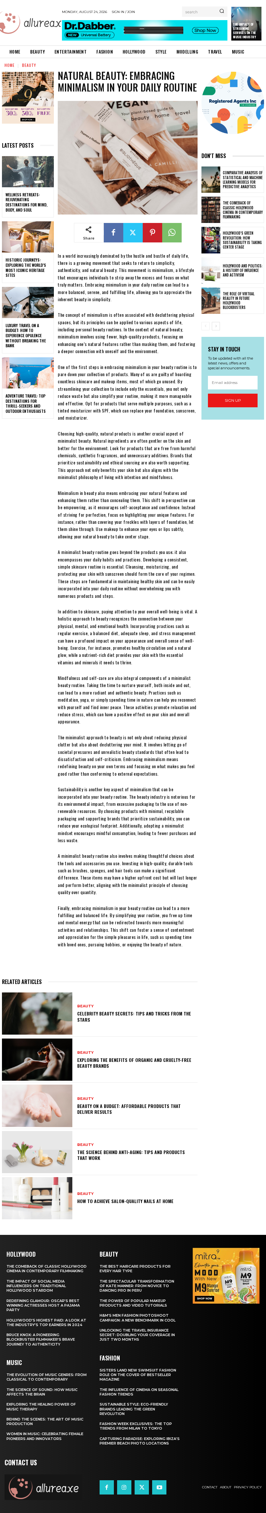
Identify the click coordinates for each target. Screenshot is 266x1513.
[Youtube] (159, 1487)
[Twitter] (133, 232)
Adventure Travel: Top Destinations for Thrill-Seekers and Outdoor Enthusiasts (26, 403)
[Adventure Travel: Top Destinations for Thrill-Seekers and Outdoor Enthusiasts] (28, 372)
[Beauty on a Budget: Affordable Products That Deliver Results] (37, 1106)
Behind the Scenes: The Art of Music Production (44, 1421)
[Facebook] (113, 232)
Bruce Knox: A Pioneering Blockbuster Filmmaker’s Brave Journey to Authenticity (40, 1340)
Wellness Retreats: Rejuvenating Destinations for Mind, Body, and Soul (26, 202)
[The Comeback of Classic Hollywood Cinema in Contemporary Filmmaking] (210, 210)
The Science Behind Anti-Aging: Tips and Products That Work (131, 1155)
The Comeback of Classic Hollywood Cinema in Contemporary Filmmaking (243, 209)
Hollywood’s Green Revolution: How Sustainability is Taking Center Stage (242, 240)
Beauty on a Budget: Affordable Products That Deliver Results (129, 1108)
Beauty (29, 65)
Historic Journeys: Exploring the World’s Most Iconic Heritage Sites (26, 267)
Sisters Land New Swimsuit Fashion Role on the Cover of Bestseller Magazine (138, 1375)
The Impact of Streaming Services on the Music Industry (244, 30)
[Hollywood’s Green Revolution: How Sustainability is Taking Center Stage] (210, 240)
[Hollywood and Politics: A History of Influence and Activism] (210, 270)
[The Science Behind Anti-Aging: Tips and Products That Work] (37, 1152)
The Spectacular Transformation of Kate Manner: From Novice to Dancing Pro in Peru (137, 1286)
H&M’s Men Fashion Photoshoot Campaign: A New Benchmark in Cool (137, 1317)
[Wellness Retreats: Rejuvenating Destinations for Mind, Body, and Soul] (28, 171)
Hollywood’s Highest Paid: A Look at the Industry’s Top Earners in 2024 (46, 1322)
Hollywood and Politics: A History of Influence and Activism (242, 270)
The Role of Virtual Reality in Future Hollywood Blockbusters (238, 300)
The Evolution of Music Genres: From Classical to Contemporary (46, 1377)
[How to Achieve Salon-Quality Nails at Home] (37, 1198)
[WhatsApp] (172, 232)
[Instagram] (124, 1487)
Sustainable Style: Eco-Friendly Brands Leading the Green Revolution (134, 1409)
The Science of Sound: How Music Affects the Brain (42, 1391)
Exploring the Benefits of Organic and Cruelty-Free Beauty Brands (134, 1062)
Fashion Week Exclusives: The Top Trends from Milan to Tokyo (136, 1426)
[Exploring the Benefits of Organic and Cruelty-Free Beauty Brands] (37, 1060)
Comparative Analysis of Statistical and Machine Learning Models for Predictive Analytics (243, 179)
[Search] (221, 11)
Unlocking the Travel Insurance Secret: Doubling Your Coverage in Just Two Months (137, 1335)
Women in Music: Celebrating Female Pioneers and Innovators (44, 1436)
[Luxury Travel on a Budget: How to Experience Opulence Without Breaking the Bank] (28, 302)
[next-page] (216, 326)
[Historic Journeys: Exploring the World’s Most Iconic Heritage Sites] (28, 236)
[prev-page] (205, 326)
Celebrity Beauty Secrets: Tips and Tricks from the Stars (134, 1016)
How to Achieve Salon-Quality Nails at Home (125, 1201)
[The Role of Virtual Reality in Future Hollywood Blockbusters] (210, 301)
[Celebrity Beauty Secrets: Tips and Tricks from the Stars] (37, 1013)
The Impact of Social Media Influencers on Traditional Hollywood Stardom (36, 1286)
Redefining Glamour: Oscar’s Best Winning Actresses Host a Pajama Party (43, 1305)
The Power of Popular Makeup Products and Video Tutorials (133, 1303)
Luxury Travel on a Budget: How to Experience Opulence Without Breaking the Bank (26, 335)
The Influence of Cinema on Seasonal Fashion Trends (139, 1391)
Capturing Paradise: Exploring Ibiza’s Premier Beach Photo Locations (140, 1440)
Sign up (233, 400)
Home (10, 65)
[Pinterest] (152, 232)
